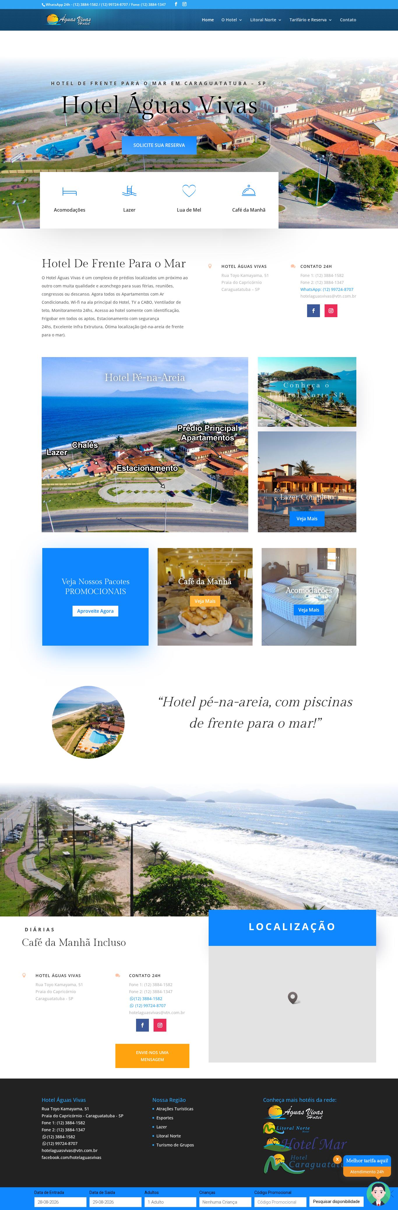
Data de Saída (102, 1192)
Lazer (129, 210)
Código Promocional (272, 1192)
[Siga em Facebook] (313, 310)
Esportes (164, 1118)
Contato (348, 20)
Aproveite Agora (95, 611)
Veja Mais (307, 518)
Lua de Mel (189, 210)
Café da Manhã (248, 210)
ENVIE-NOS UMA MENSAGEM (152, 1056)
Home (208, 20)
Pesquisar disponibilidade (336, 1201)
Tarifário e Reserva (308, 20)
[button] (294, 998)
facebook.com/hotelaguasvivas (71, 1157)
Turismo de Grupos (175, 1145)
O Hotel (229, 20)
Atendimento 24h (367, 1171)
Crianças (207, 1192)
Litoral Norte (263, 20)
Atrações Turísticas (174, 1108)
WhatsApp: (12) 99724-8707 (326, 289)
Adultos (152, 1192)
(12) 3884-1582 (148, 998)
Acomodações (69, 210)
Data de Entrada (49, 1192)
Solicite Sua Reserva (159, 145)
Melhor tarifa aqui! (367, 1161)
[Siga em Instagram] (331, 310)
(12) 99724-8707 (150, 1005)
